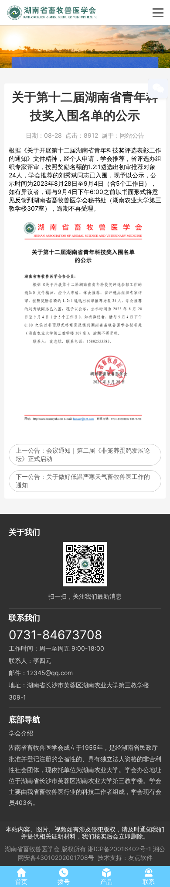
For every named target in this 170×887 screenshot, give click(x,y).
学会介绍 (21, 733)
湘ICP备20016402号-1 (119, 848)
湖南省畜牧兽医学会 (32, 848)
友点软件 (140, 857)
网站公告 (132, 135)
